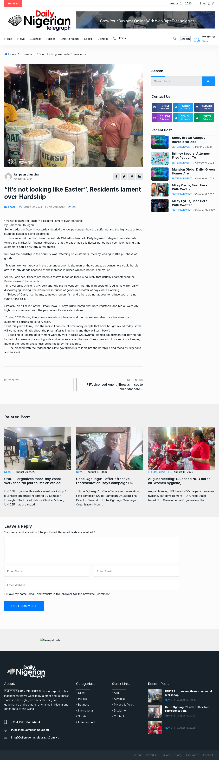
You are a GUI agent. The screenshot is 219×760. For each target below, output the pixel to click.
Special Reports (159, 471)
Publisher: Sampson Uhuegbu (30, 729)
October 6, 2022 (204, 162)
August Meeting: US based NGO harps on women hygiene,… (179, 481)
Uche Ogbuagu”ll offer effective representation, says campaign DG (104, 481)
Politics (50, 38)
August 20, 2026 (25, 471)
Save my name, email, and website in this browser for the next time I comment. (58, 594)
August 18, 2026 (183, 471)
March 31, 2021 (203, 146)
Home (8, 38)
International (85, 710)
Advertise (119, 698)
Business (35, 38)
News (21, 38)
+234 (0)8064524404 (25, 722)
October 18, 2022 (205, 210)
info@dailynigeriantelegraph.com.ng (35, 737)
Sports (88, 38)
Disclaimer (120, 710)
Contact (103, 38)
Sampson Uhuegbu (26, 174)
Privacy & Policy (124, 704)
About (117, 692)
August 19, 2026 (97, 471)
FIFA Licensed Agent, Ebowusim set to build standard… (115, 385)
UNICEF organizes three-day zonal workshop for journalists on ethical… (34, 481)
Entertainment (70, 38)
